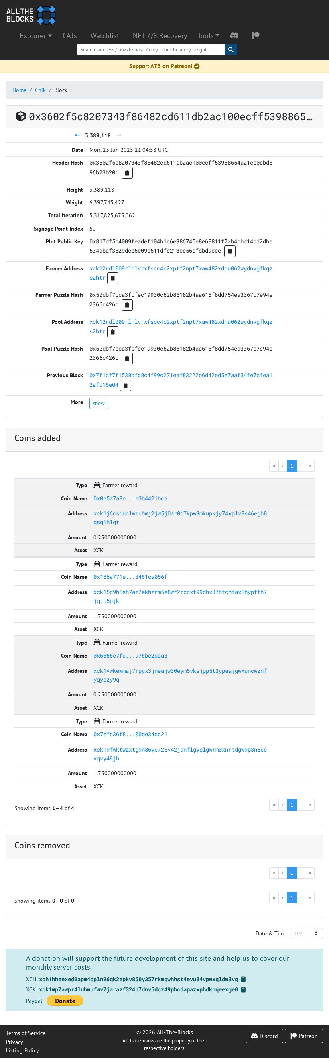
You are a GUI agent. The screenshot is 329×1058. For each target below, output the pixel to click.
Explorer (34, 35)
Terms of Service (25, 1033)
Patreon (307, 1036)
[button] (208, 36)
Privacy (14, 1042)
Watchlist (105, 35)
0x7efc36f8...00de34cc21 (130, 734)
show (99, 403)
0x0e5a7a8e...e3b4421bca (130, 498)
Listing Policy (22, 1050)
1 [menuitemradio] (291, 465)
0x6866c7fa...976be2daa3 (130, 655)
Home (19, 90)
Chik (40, 90)
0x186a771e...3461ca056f (130, 576)
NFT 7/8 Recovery (160, 35)
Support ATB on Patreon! (160, 66)
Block (60, 90)
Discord (268, 1036)
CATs (70, 35)
